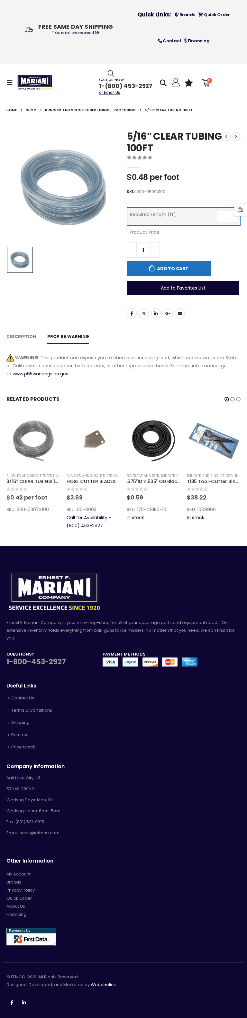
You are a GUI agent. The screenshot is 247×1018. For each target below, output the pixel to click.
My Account (18, 874)
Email (180, 313)
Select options (49, 424)
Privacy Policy (20, 890)
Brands (186, 15)
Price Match (23, 747)
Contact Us (22, 698)
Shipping (20, 722)
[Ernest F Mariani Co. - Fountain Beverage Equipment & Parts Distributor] (35, 82)
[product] (33, 441)
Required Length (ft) (153, 214)
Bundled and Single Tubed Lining (35, 475)
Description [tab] (21, 336)
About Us (15, 906)
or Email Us (109, 92)
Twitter (144, 313)
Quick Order (216, 15)
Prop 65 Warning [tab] (68, 336)
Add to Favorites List (183, 288)
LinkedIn (156, 313)
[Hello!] (175, 82)
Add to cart (172, 268)
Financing (198, 41)
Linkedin (24, 1002)
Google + (168, 313)
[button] (227, 399)
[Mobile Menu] (11, 82)
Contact (171, 41)
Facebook (132, 313)
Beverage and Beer (143, 475)
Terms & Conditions (31, 710)
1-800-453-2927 (36, 662)
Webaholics (103, 985)
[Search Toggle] (111, 73)
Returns (19, 735)
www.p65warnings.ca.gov (41, 374)
